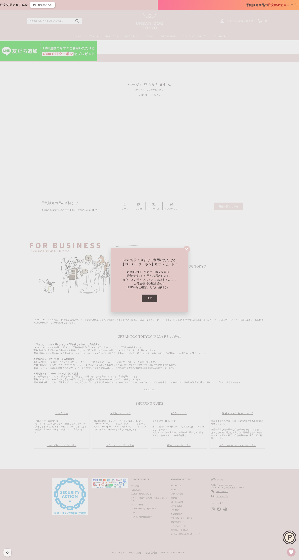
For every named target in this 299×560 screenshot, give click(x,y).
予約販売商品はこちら (232, 5)
